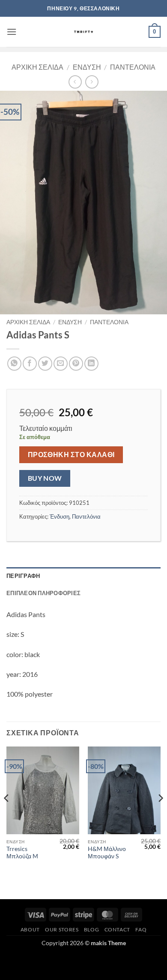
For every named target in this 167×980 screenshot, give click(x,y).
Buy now (45, 478)
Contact (117, 929)
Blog (91, 929)
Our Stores (61, 929)
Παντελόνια (132, 67)
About (30, 929)
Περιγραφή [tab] (23, 575)
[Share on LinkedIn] (91, 363)
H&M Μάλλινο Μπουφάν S (107, 852)
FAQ (140, 929)
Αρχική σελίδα (37, 67)
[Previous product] (91, 82)
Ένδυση (87, 67)
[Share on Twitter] (45, 363)
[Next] (160, 815)
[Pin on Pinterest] (76, 363)
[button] (11, 31)
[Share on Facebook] (30, 363)
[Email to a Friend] (61, 363)
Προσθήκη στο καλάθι (71, 454)
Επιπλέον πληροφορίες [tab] (43, 593)
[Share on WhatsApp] (14, 363)
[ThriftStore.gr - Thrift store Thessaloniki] (84, 32)
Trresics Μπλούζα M (22, 852)
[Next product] (75, 82)
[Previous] (7, 815)
